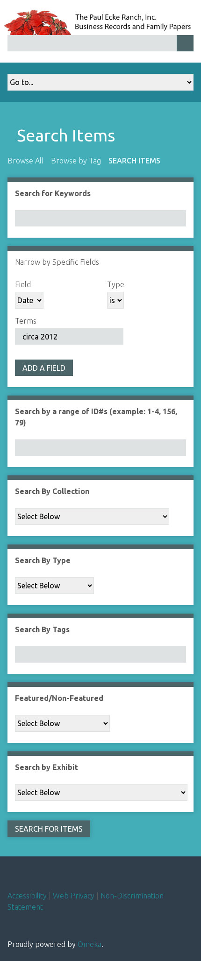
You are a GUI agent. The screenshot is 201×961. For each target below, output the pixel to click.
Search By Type (43, 560)
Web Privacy (73, 895)
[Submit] (185, 43)
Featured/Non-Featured (59, 698)
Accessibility (27, 895)
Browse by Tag (76, 160)
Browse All (25, 160)
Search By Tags (42, 629)
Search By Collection (52, 491)
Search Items (134, 160)
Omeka (89, 944)
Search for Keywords (53, 193)
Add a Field (43, 368)
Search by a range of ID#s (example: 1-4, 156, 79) (96, 417)
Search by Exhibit (46, 767)
